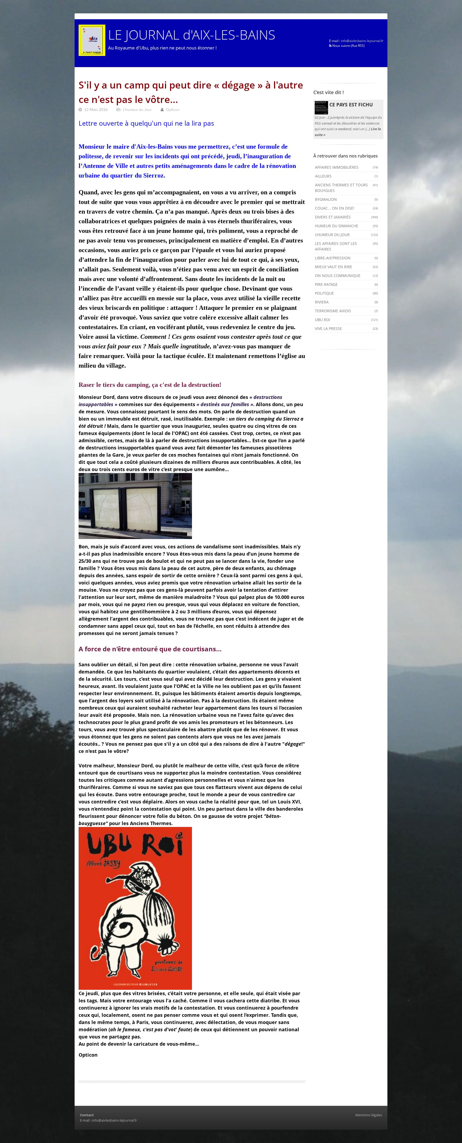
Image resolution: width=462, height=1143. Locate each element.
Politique (346, 293)
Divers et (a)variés (346, 217)
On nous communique (346, 275)
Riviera (346, 302)
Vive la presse (346, 328)
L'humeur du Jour (346, 234)
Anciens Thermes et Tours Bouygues (346, 187)
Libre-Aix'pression (346, 257)
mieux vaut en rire (346, 266)
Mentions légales (368, 1115)
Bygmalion (346, 199)
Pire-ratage (346, 284)
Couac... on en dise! (346, 208)
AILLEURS (346, 176)
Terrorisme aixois (346, 310)
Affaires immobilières (346, 167)
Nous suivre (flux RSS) (348, 45)
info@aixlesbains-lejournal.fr (362, 41)
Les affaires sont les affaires (346, 246)
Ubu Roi (346, 319)
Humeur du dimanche (346, 225)
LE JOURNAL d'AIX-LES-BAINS (191, 34)
